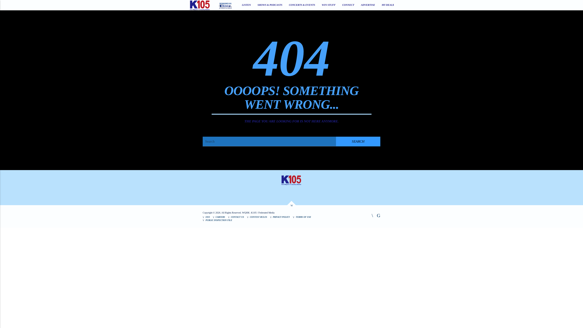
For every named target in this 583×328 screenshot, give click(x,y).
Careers (220, 217)
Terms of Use (303, 217)
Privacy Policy (281, 217)
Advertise (368, 4)
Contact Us (237, 217)
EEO (208, 217)
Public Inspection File (219, 220)
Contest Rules (258, 217)
